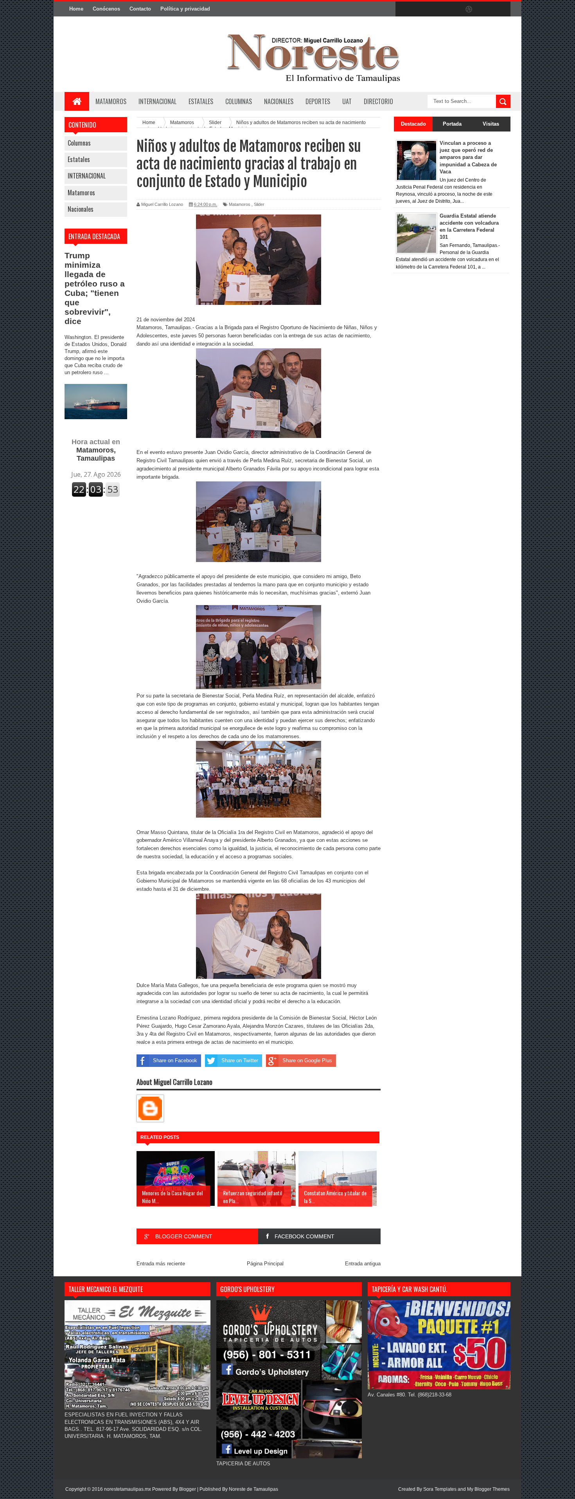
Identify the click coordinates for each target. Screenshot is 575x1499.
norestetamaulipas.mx (128, 1489)
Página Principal (265, 1264)
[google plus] (502, 9)
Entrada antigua (363, 1264)
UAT (347, 101)
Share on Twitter (239, 1060)
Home (76, 9)
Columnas (79, 143)
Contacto (140, 9)
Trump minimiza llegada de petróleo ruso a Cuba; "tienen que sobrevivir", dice (95, 288)
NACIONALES (278, 101)
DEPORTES (317, 101)
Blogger (187, 1489)
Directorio (378, 101)
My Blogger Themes (488, 1489)
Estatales (79, 159)
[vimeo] (436, 9)
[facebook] (403, 9)
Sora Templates (439, 1489)
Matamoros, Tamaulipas (96, 450)
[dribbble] (469, 9)
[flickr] (452, 9)
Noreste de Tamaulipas (253, 1489)
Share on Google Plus (307, 1060)
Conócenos (106, 9)
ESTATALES (201, 101)
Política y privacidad (185, 9)
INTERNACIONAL (157, 101)
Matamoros (110, 101)
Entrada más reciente (161, 1264)
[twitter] (420, 9)
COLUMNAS (238, 101)
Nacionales (80, 209)
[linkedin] (485, 9)
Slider (259, 204)
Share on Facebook (175, 1060)
